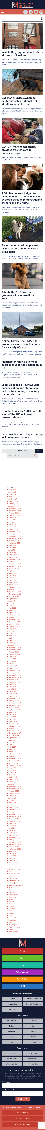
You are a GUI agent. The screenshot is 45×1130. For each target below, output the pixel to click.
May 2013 (12, 858)
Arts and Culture (14, 869)
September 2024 (14, 543)
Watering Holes (14, 927)
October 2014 (13, 819)
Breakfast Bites (14, 874)
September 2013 (14, 849)
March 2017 (13, 752)
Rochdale (11, 911)
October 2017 (13, 735)
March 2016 (13, 779)
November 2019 (14, 677)
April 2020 (12, 666)
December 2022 (14, 592)
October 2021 (13, 624)
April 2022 (12, 610)
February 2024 (14, 559)
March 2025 (13, 529)
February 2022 (14, 615)
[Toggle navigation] (2, 11)
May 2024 (12, 552)
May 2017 (12, 747)
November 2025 (14, 510)
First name (6, 1082)
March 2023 (13, 585)
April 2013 (12, 860)
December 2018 (14, 703)
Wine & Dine (13, 932)
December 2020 (14, 647)
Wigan (11, 929)
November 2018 (14, 705)
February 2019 (14, 698)
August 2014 (13, 823)
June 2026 (12, 494)
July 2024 (12, 548)
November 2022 (14, 594)
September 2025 (14, 515)
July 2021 (12, 631)
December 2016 (14, 758)
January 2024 (13, 561)
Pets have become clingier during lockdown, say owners (22, 435)
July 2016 (12, 770)
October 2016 (13, 763)
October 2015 (13, 791)
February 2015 (14, 809)
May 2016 (12, 775)
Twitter (31, 12)
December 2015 (14, 786)
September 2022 (14, 599)
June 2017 (12, 745)
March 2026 (13, 501)
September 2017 (14, 738)
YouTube (36, 12)
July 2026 (12, 492)
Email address (8, 1090)
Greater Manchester (15, 885)
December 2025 (14, 508)
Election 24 (12, 878)
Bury (10, 876)
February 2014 (14, 837)
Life (9, 890)
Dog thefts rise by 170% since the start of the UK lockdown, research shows (22, 414)
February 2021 (14, 643)
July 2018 (12, 714)
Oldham (11, 902)
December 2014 (14, 814)
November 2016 (14, 761)
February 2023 (14, 587)
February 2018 (14, 726)
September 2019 (14, 682)
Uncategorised (13, 925)
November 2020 (14, 650)
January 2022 (13, 617)
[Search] (35, 455)
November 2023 (14, 566)
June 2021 (12, 633)
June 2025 (12, 522)
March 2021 (13, 640)
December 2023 (14, 564)
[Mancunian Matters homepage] (22, 5)
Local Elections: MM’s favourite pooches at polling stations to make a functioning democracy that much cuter (20, 389)
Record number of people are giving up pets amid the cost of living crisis (20, 248)
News (10, 899)
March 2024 (13, 557)
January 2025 (13, 534)
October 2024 (13, 541)
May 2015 (12, 803)
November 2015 (14, 789)
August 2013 (13, 851)
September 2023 (14, 571)
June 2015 (12, 800)
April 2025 (12, 527)
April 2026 (12, 499)
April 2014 (12, 833)
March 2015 (13, 807)
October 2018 (13, 707)
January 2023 (13, 589)
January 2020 (13, 673)
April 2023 (12, 582)
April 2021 (12, 638)
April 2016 (12, 777)
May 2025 (12, 524)
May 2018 (12, 719)
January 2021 (13, 645)
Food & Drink (13, 883)
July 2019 (12, 687)
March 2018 (13, 724)
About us (11, 999)
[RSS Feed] (41, 18)
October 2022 (13, 596)
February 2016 (14, 782)
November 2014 (14, 816)
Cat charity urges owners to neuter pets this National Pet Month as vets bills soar (19, 101)
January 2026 (13, 506)
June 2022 (12, 606)
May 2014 (12, 830)
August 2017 (13, 740)
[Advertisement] (22, 473)
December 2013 (14, 842)
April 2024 (12, 555)
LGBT (10, 888)
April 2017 (12, 749)
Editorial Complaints (33, 999)
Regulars (11, 908)
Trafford (11, 922)
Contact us (12, 1009)
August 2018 (13, 712)
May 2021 (12, 636)
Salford (11, 913)
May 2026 (12, 497)
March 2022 (13, 612)
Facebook (25, 12)
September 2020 (14, 654)
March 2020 (13, 668)
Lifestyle (11, 892)
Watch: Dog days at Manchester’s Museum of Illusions (22, 53)
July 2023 (12, 575)
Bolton (10, 871)
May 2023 (12, 580)
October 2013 (13, 846)
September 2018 (14, 710)
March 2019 (13, 696)
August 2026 (13, 490)
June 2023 (12, 578)
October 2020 (13, 652)
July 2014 (12, 826)
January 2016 (13, 784)
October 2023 (13, 568)
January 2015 (13, 812)
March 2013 (13, 863)
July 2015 (12, 798)
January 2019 (13, 701)
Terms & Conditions (33, 1004)
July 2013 (12, 854)
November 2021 (14, 622)
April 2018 (12, 721)
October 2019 (13, 680)
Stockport (12, 918)
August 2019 (13, 684)
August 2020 (13, 656)
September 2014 (14, 821)
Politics (11, 906)
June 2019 (12, 689)
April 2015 (12, 805)
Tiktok (41, 12)
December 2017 (14, 731)
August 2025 (13, 517)
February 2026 (14, 504)
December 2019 (14, 675)
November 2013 (14, 844)
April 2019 (12, 694)
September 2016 (14, 765)
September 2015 (14, 793)
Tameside (12, 920)
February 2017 (14, 754)
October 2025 (13, 513)
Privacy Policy (11, 1004)
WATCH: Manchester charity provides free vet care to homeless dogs (19, 150)
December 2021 (14, 619)
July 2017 (12, 742)
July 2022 (12, 603)
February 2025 (14, 531)
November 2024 (14, 538)
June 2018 (12, 717)
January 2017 (13, 756)
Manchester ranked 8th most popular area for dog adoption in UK (22, 365)
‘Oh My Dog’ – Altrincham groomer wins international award (18, 295)
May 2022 (12, 608)
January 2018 (13, 728)
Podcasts (11, 904)
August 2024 (13, 545)
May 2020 (12, 663)
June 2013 (12, 856)
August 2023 (13, 573)
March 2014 (13, 835)
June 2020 (12, 661)
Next (39, 451)
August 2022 (13, 601)
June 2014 (12, 828)
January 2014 (13, 840)
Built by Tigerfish (35, 1107)
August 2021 (13, 629)
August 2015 (13, 795)
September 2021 (14, 626)
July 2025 (12, 520)
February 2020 (14, 670)
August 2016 (13, 768)
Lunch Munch (13, 895)
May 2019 (12, 691)
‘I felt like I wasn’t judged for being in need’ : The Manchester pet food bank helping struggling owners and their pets (22, 198)
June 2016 (12, 772)
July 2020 (12, 659)
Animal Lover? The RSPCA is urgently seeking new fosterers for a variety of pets (21, 344)
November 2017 (14, 733)
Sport (10, 915)
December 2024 (14, 536)
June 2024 (12, 550)
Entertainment (13, 881)
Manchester (12, 897)
